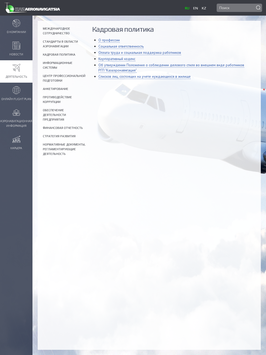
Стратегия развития (59, 136)
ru (187, 8)
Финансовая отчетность (63, 128)
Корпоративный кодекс (116, 58)
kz (204, 8)
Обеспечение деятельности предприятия (54, 114)
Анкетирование (55, 89)
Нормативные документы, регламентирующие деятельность (64, 149)
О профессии (109, 40)
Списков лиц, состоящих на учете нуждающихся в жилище (144, 76)
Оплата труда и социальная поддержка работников (139, 52)
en (195, 8)
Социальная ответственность (121, 46)
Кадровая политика (59, 54)
